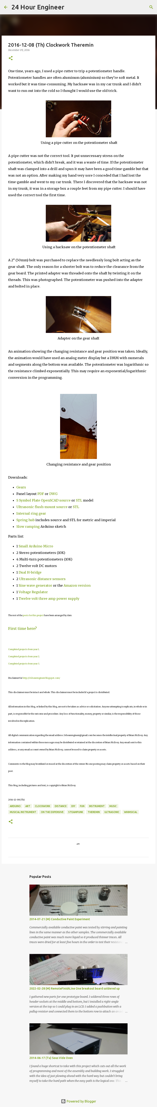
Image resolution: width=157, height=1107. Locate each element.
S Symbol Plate (28, 500)
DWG (53, 494)
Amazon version (77, 585)
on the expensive (52, 812)
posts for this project (33, 615)
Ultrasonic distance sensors (42, 579)
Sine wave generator (35, 585)
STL (79, 500)
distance (61, 806)
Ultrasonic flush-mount (35, 507)
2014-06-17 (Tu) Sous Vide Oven (51, 1058)
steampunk (75, 812)
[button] (10, 58)
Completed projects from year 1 (23, 649)
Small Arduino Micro (36, 546)
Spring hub (25, 520)
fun (82, 806)
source (61, 507)
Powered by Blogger (81, 1101)
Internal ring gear (31, 513)
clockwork (42, 806)
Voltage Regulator (33, 592)
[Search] (70, 7)
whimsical (130, 812)
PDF (40, 494)
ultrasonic (111, 812)
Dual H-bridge (30, 572)
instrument (97, 806)
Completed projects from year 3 (23, 663)
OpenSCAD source (56, 500)
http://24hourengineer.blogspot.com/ (41, 678)
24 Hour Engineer (37, 7)
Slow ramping (28, 526)
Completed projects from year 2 (23, 656)
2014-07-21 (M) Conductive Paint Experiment (59, 919)
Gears (21, 487)
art (27, 806)
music (113, 806)
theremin (94, 812)
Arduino (15, 806)
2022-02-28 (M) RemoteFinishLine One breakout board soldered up (74, 988)
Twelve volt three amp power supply (49, 598)
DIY (73, 806)
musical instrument (23, 812)
